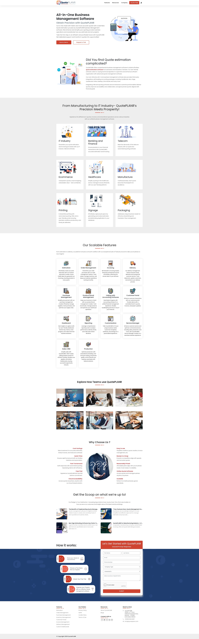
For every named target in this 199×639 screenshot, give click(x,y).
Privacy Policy (83, 610)
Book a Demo (64, 42)
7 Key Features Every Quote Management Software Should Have (128, 509)
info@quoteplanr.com (131, 621)
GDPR (80, 613)
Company (124, 3)
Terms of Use (82, 617)
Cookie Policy (83, 615)
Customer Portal (61, 620)
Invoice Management (62, 622)
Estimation (59, 610)
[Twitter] (104, 620)
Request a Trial (81, 42)
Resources (115, 3)
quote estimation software (94, 70)
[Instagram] (107, 620)
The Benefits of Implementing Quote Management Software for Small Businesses (83, 509)
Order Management (62, 613)
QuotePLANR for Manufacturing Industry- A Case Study (128, 523)
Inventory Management (63, 617)
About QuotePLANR (106, 610)
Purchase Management (63, 615)
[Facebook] (102, 620)
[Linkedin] (109, 620)
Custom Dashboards (62, 627)
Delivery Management (63, 624)
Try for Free (134, 3)
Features (107, 3)
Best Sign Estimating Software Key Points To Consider (83, 523)
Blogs (102, 613)
